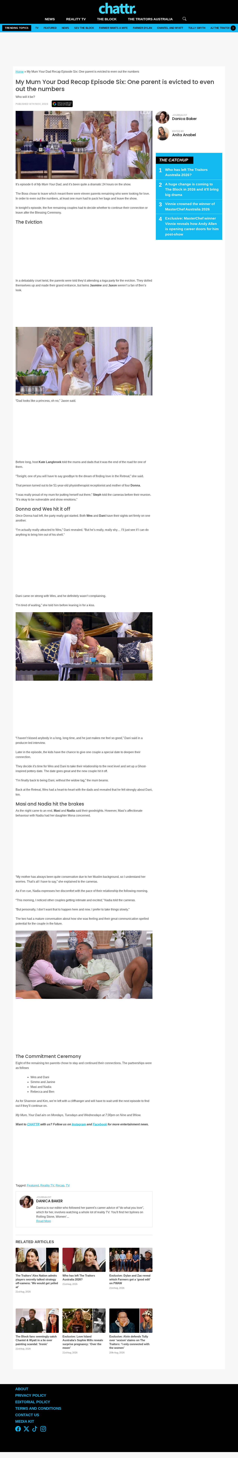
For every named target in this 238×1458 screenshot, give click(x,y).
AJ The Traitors (221, 28)
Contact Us (27, 1415)
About (21, 1389)
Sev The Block (84, 28)
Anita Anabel (184, 134)
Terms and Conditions (38, 1408)
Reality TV (76, 19)
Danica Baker (184, 118)
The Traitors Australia (150, 19)
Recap (60, 1185)
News (50, 19)
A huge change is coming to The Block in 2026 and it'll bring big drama (192, 189)
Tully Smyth (196, 28)
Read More (43, 1221)
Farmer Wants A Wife (113, 28)
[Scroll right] (233, 28)
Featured (50, 28)
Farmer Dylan (142, 28)
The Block (107, 19)
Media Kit (24, 1421)
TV (36, 28)
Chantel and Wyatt (170, 28)
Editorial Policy (33, 1402)
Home (20, 71)
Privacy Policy (30, 1395)
